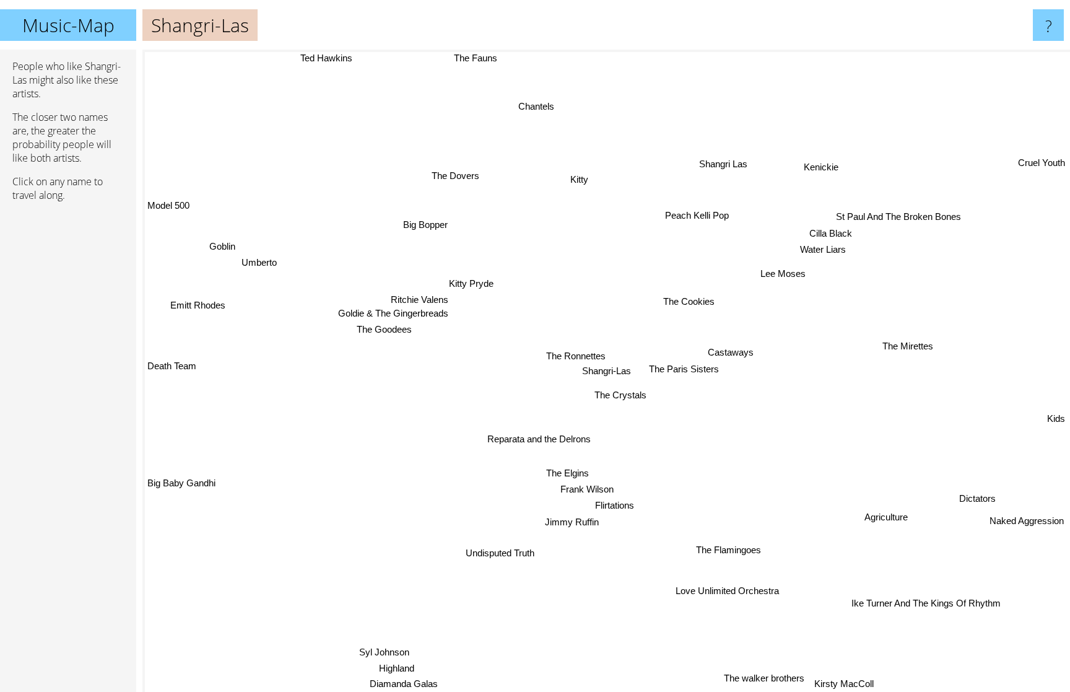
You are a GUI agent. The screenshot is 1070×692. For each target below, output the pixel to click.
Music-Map (68, 25)
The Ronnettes (576, 356)
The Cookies (689, 301)
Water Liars (822, 250)
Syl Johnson (386, 652)
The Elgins (567, 472)
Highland (396, 668)
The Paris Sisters (683, 369)
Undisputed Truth (500, 553)
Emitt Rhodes (197, 306)
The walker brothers (764, 678)
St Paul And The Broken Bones (896, 216)
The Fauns (473, 58)
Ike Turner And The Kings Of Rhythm (937, 596)
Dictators (977, 499)
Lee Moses (782, 274)
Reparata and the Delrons (538, 439)
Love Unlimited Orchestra (728, 590)
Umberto (256, 265)
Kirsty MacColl (844, 683)
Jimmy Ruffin (571, 521)
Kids (1056, 420)
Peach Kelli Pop (701, 216)
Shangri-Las (606, 371)
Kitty (584, 178)
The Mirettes (907, 346)
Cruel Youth (1041, 163)
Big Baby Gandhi (181, 479)
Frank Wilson (586, 489)
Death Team (171, 367)
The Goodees (384, 328)
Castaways (729, 352)
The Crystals (620, 395)
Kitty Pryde (473, 282)
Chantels (538, 106)
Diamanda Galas (389, 683)
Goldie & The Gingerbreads (394, 312)
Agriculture (886, 517)
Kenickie (823, 169)
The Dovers (458, 174)
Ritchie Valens (419, 298)
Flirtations (613, 505)
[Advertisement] (68, 401)
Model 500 (168, 203)
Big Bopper (422, 226)
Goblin (218, 249)
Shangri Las (732, 164)
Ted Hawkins (326, 58)
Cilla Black (838, 234)
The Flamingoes (727, 550)
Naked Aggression (1027, 520)
